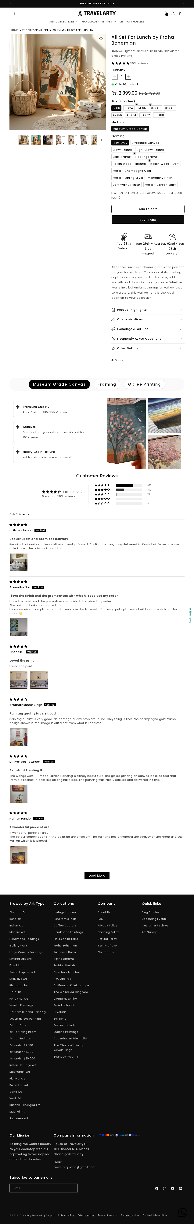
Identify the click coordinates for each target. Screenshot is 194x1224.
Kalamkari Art (18, 1085)
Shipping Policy (108, 932)
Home (15, 30)
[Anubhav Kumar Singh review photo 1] (18, 737)
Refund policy (66, 1215)
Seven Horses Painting (25, 1019)
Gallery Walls (18, 945)
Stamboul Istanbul (67, 972)
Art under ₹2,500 (21, 1045)
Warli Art (15, 1098)
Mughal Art (17, 1111)
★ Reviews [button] (190, 615)
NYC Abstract (63, 979)
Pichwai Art (17, 1078)
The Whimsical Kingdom (71, 992)
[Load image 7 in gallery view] (96, 140)
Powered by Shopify (43, 1215)
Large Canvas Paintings (26, 952)
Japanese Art (18, 1118)
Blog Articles (150, 912)
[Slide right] (101, 140)
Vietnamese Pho (65, 999)
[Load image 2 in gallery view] (36, 140)
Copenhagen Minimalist (71, 1038)
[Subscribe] (73, 1188)
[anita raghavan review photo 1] (18, 562)
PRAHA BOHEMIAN (54, 30)
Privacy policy (86, 1215)
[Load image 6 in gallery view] (84, 140)
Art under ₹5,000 (21, 1052)
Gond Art (15, 1092)
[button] (13, 13)
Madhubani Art (19, 1072)
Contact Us (106, 952)
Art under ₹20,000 (22, 1058)
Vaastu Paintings (21, 1005)
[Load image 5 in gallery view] (72, 140)
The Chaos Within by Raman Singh (68, 1047)
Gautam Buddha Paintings (28, 1012)
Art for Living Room (22, 1032)
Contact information (155, 1215)
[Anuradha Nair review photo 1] (18, 627)
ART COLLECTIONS (31, 30)
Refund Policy (107, 939)
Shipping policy (130, 1215)
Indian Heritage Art (22, 1065)
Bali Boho (60, 1019)
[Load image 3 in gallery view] (48, 140)
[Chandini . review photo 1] (18, 680)
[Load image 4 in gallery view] (60, 140)
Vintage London (65, 912)
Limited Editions (20, 959)
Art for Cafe (18, 1025)
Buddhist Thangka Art (24, 1105)
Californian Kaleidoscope (71, 985)
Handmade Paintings (24, 939)
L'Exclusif (60, 1012)
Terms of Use (107, 945)
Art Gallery (149, 932)
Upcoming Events (154, 919)
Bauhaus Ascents (66, 1057)
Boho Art (15, 919)
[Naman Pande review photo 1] (18, 855)
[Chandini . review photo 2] (39, 680)
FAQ (100, 919)
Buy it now (148, 220)
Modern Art (17, 932)
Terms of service (107, 1215)
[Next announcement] (183, 3)
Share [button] (119, 360)
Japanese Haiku (65, 952)
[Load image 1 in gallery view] (24, 140)
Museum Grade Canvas (59, 384)
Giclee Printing (144, 384)
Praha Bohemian (65, 945)
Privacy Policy (107, 925)
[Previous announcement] (11, 3)
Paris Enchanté (64, 1005)
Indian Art (16, 925)
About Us (104, 912)
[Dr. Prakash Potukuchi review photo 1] (18, 794)
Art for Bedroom (20, 1038)
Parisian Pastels (65, 965)
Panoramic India (65, 919)
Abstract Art (18, 912)
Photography (18, 985)
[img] (18, 525)
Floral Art (15, 965)
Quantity (118, 70)
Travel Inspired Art (22, 972)
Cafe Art (15, 992)
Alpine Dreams (64, 959)
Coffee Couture (65, 925)
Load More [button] (97, 875)
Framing (107, 384)
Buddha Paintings (66, 1032)
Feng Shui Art (18, 999)
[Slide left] (13, 140)
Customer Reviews (155, 925)
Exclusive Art (18, 979)
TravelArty (25, 1215)
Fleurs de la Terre (66, 939)
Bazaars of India (65, 1025)
